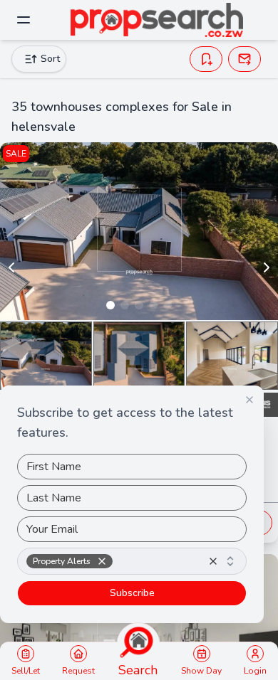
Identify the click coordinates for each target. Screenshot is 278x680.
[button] (102, 561)
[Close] (249, 399)
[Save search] (206, 59)
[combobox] (132, 561)
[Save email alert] (244, 59)
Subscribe (132, 593)
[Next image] (266, 267)
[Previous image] (11, 267)
